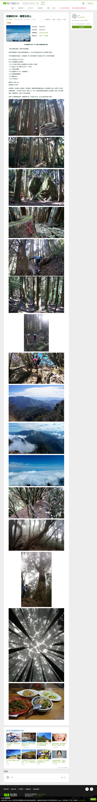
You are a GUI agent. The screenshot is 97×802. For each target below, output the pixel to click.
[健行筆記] (11, 3)
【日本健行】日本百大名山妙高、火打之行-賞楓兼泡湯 (29, 761)
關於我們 (6, 789)
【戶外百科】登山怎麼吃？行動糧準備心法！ (43, 761)
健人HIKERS (9, 19)
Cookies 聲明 (81, 800)
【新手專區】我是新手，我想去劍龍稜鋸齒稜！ (43, 744)
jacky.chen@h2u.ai (38, 796)
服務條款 (28, 789)
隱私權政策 (36, 789)
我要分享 (90, 3)
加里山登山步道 (43, 33)
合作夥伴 (20, 789)
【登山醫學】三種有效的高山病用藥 (13, 744)
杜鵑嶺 (46, 36)
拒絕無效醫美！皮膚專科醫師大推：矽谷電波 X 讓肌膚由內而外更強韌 (59, 744)
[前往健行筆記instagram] (91, 789)
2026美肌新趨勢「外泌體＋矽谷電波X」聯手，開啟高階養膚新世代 (59, 761)
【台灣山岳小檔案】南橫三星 (13, 761)
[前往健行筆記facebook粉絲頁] (87, 789)
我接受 (93, 799)
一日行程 (9, 22)
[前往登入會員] (83, 3)
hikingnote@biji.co (41, 794)
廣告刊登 (13, 789)
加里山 (41, 36)
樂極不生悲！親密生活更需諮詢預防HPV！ (28, 744)
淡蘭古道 (43, 4)
